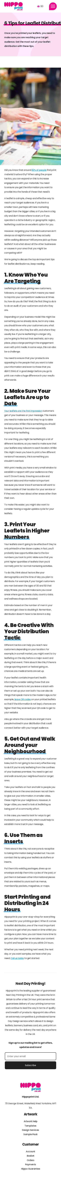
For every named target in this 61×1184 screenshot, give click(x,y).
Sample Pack (30, 1134)
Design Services (30, 1130)
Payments (30, 1164)
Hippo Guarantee (30, 1168)
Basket (30, 1155)
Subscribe (30, 1065)
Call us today (17, 958)
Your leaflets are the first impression (23, 411)
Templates (30, 1125)
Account (30, 1151)
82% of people (39, 170)
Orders (30, 1160)
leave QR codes (22, 699)
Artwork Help (30, 1121)
